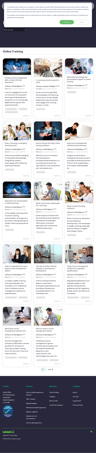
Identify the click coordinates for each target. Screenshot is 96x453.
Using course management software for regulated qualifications (77, 268)
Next (49, 369)
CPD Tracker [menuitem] (30, 399)
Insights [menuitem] (52, 396)
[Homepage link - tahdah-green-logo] (8, 432)
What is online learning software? (76, 207)
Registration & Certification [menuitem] (31, 417)
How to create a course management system (45, 329)
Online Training (23, 109)
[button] (91, 431)
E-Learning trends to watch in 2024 (47, 81)
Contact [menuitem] (76, 396)
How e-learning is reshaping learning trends (16, 144)
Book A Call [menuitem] (53, 401)
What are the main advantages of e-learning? (48, 204)
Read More (26, 116)
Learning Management (11, 112)
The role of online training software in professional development (46, 268)
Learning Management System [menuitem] (35, 393)
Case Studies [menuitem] (54, 392)
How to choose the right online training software (48, 144)
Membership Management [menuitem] (36, 407)
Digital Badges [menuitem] (31, 403)
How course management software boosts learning (77, 144)
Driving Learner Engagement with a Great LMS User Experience (16, 80)
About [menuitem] (75, 392)
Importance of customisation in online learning (16, 202)
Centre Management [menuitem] (34, 423)
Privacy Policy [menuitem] (78, 405)
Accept (67, 22)
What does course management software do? (15, 329)
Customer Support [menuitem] (56, 405)
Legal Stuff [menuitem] (77, 401)
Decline (82, 22)
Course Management (11, 109)
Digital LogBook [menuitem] (32, 412)
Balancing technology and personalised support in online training (79, 79)
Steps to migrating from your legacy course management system (16, 268)
